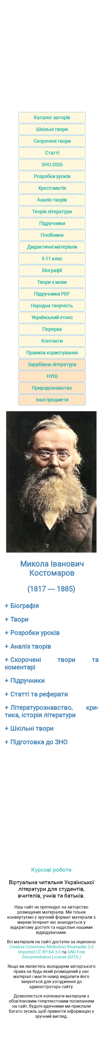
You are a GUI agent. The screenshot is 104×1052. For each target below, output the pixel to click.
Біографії (52, 270)
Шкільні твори (52, 129)
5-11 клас (52, 258)
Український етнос (52, 317)
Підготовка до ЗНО (39, 742)
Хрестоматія (52, 188)
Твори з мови (52, 282)
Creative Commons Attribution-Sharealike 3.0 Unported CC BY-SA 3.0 (51, 949)
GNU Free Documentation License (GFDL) (53, 954)
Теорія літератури (52, 211)
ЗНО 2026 (52, 164)
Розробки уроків (52, 176)
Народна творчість (52, 305)
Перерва (52, 329)
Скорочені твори (52, 141)
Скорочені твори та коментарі (52, 663)
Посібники (52, 235)
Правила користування (52, 352)
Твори (19, 619)
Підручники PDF (52, 294)
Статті (52, 153)
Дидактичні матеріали (52, 247)
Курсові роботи (51, 869)
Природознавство (52, 388)
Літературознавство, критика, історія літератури (52, 711)
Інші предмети (52, 399)
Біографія (24, 606)
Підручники (52, 223)
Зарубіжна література (52, 364)
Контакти (52, 341)
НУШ (52, 376)
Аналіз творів (52, 200)
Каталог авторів (52, 117)
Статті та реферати (39, 694)
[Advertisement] (52, 54)
